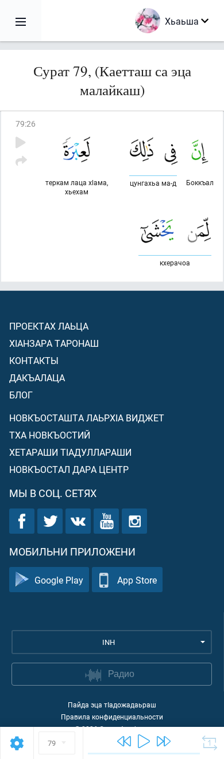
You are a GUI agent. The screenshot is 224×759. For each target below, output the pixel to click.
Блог (21, 395)
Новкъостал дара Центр (69, 469)
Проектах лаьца (48, 326)
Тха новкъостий (49, 435)
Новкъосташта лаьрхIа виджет (86, 418)
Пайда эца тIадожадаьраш (112, 704)
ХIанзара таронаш (54, 343)
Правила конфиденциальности (112, 716)
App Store (137, 580)
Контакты (34, 360)
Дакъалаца (37, 377)
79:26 (26, 123)
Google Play (58, 580)
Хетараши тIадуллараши (70, 452)
